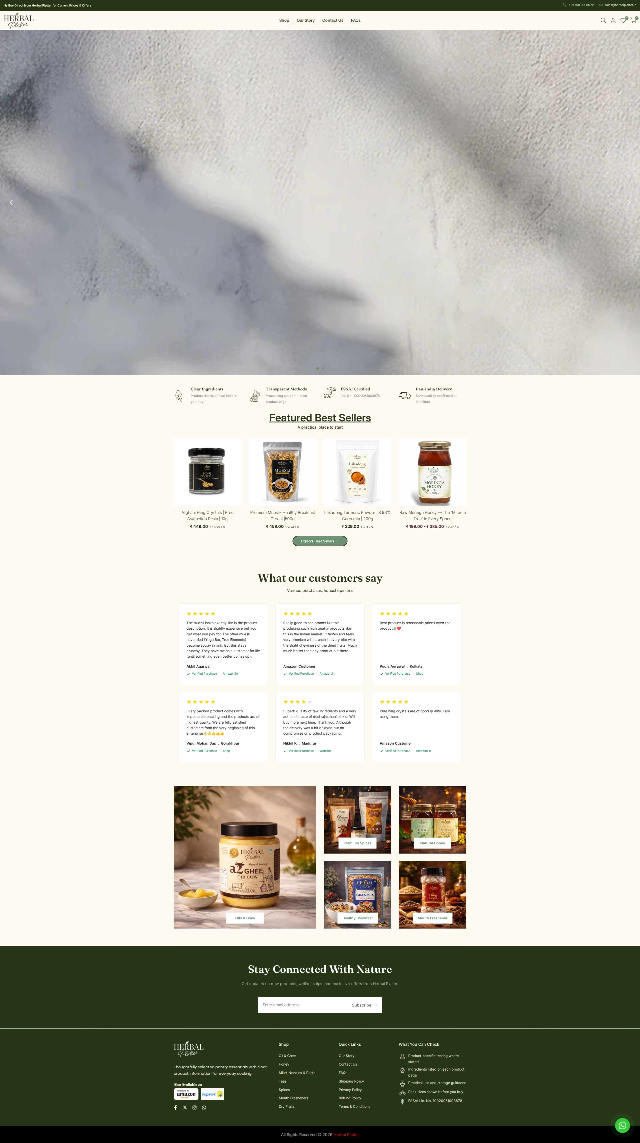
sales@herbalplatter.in (620, 5)
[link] (245, 857)
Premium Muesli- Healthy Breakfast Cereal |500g (282, 515)
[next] (628, 202)
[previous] (11, 202)
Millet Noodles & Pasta (297, 1073)
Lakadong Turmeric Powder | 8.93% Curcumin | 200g (357, 515)
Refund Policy (350, 1098)
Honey (284, 1064)
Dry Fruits (286, 1106)
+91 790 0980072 (581, 5)
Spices (284, 1090)
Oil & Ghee (287, 1056)
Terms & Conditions (354, 1106)
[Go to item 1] (317, 368)
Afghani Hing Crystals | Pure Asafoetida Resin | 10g (208, 515)
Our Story (346, 1056)
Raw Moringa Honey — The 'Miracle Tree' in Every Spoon (433, 515)
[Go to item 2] (322, 368)
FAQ (342, 1073)
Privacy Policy (350, 1090)
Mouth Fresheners (293, 1098)
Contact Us (348, 1064)
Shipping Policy (351, 1081)
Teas (282, 1081)
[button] (176, 443)
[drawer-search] (603, 20)
